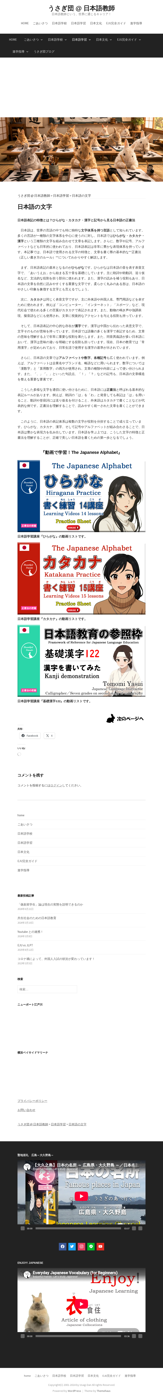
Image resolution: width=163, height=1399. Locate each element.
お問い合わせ (26, 1110)
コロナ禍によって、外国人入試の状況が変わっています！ (56, 959)
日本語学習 (78, 23)
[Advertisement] (81, 87)
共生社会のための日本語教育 (36, 918)
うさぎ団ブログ (44, 51)
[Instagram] (81, 1246)
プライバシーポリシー (32, 1101)
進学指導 (136, 23)
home (25, 23)
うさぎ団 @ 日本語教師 (81, 8)
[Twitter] (72, 1246)
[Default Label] (91, 1246)
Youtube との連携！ (30, 932)
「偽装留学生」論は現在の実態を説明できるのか (50, 904)
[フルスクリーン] (140, 1228)
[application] (81, 1196)
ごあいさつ (40, 23)
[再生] (23, 1228)
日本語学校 (59, 23)
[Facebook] (62, 1246)
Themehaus (104, 1391)
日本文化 (96, 23)
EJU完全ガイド (116, 23)
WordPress (74, 1391)
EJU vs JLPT (25, 945)
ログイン (56, 785)
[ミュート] (134, 1228)
